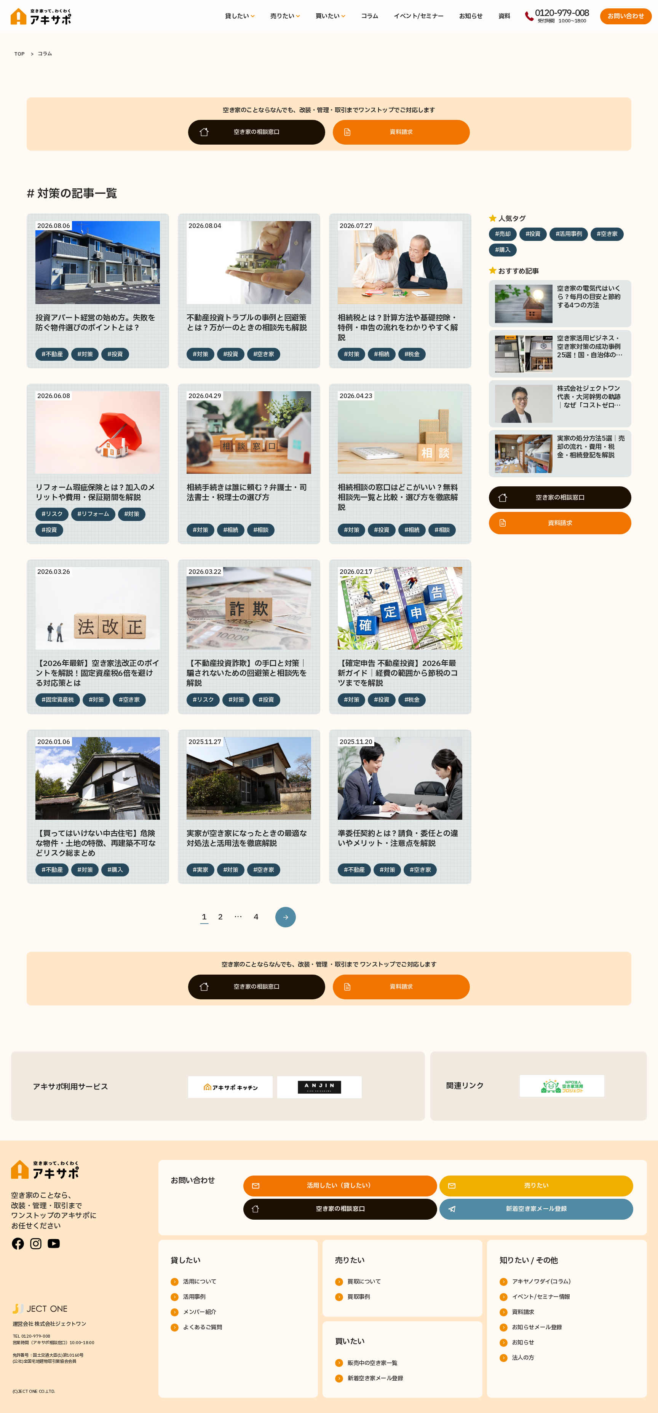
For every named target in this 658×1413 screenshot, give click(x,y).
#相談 (260, 530)
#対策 (85, 354)
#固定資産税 (57, 700)
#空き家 (263, 354)
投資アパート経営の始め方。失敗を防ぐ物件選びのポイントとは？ (95, 323)
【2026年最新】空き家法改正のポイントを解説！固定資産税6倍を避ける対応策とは (97, 673)
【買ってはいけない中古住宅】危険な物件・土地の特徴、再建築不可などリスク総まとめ (95, 844)
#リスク (52, 514)
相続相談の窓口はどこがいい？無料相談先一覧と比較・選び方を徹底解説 (398, 498)
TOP (19, 54)
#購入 (115, 870)
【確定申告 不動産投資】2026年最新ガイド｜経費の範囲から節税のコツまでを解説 (398, 673)
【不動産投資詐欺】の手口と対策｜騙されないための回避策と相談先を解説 (247, 673)
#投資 (115, 354)
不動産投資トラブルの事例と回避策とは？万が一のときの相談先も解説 (247, 323)
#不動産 (52, 354)
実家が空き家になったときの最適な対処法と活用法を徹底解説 (247, 839)
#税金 (412, 354)
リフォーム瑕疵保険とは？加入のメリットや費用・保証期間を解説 (95, 493)
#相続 (381, 354)
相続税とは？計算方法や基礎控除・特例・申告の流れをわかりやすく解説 (398, 328)
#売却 (502, 234)
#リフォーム (93, 514)
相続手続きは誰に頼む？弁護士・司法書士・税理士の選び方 (247, 493)
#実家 (200, 870)
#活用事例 (569, 234)
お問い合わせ (626, 16)
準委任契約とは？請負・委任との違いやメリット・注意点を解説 (398, 839)
